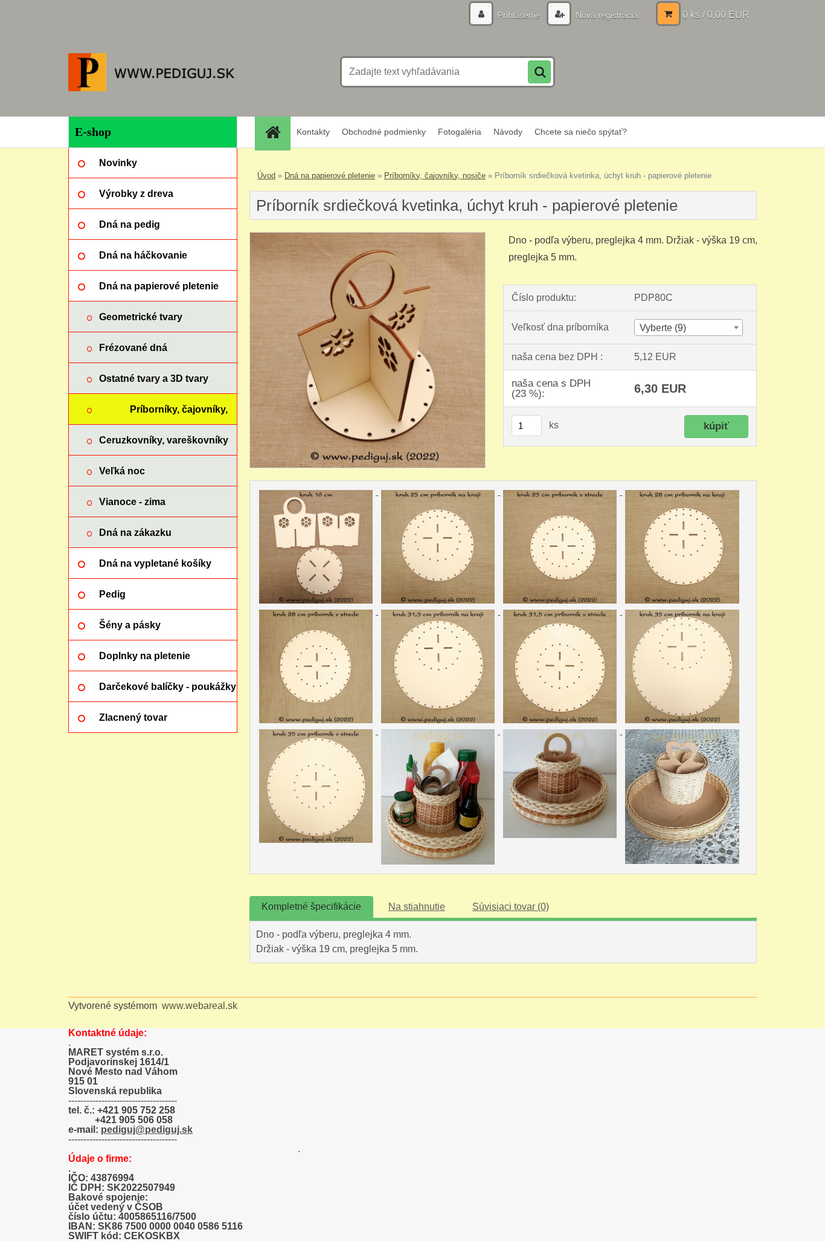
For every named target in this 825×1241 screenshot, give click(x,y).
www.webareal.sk (199, 1006)
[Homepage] (277, 132)
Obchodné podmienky (384, 132)
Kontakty (313, 132)
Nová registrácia (605, 15)
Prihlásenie (518, 15)
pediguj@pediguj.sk (147, 1129)
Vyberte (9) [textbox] (663, 328)
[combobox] (688, 327)
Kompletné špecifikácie (311, 906)
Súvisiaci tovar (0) (510, 906)
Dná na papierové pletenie (329, 175)
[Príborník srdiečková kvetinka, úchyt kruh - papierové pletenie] (367, 237)
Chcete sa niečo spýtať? (580, 132)
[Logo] (151, 72)
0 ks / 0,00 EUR (716, 15)
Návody (507, 132)
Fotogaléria (459, 132)
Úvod (266, 175)
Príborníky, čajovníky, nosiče (435, 175)
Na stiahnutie (416, 906)
